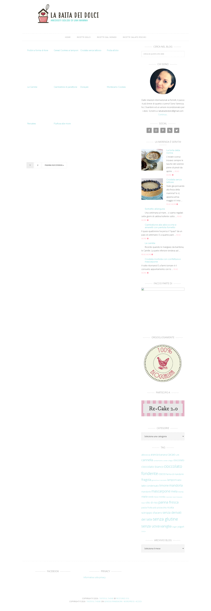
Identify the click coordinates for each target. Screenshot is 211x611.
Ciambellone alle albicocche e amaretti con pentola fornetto (160, 226)
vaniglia (166, 526)
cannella (147, 460)
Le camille (150, 243)
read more (171, 204)
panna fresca (168, 502)
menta (180, 491)
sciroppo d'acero (151, 513)
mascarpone (160, 491)
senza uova (150, 526)
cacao (171, 454)
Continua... (163, 114)
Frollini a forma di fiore (37, 50)
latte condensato (150, 485)
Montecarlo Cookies (116, 87)
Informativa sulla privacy (95, 577)
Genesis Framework (113, 601)
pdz (154, 507)
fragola (146, 479)
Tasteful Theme (94, 601)
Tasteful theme (106, 598)
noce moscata (177, 497)
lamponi (172, 480)
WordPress (129, 601)
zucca (143, 531)
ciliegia (170, 461)
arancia (154, 454)
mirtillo (162, 496)
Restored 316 (122, 598)
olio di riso (152, 502)
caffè (177, 455)
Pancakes (31, 123)
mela (174, 491)
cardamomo (158, 460)
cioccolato (178, 460)
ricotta (170, 507)
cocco (162, 474)
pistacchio (162, 507)
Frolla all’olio (113, 50)
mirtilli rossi (153, 496)
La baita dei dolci (105, 13)
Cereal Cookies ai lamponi (66, 50)
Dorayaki (84, 87)
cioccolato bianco (152, 467)
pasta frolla (146, 507)
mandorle (146, 491)
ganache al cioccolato (159, 480)
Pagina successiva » (54, 165)
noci (143, 502)
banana (163, 454)
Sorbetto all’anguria (155, 209)
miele (144, 496)
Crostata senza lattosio (90, 50)
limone (164, 485)
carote (165, 461)
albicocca (145, 454)
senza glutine (165, 519)
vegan (174, 526)
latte (179, 480)
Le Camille (32, 87)
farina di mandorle (175, 474)
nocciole (169, 497)
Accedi (139, 601)
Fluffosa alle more (62, 123)
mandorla (176, 485)
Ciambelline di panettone (65, 87)
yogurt (181, 526)
